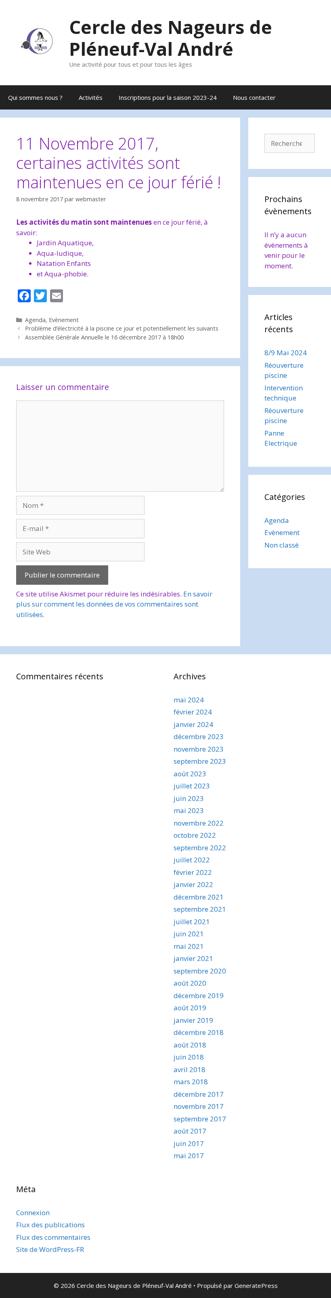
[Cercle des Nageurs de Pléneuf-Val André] (37, 41)
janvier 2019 (193, 1020)
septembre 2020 (200, 971)
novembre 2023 (199, 749)
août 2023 (190, 773)
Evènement (64, 320)
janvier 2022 (193, 884)
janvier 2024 (193, 724)
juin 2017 (189, 1143)
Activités (91, 97)
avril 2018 (189, 1069)
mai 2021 (189, 946)
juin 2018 (189, 1057)
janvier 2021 (193, 958)
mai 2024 (189, 699)
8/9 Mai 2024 (285, 352)
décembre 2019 (199, 995)
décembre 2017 (199, 1094)
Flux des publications (50, 1224)
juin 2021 (189, 933)
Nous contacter (254, 97)
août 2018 (190, 1044)
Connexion (33, 1212)
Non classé (281, 545)
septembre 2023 (200, 761)
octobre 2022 (195, 835)
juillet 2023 (192, 785)
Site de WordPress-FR (50, 1249)
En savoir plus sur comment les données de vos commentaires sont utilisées (114, 604)
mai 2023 (189, 810)
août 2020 (190, 983)
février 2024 (193, 711)
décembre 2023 (199, 736)
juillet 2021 (192, 921)
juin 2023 (189, 798)
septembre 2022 (200, 847)
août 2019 (190, 1007)
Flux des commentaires (53, 1237)
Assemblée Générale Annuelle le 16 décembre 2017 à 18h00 (104, 337)
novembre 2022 (199, 823)
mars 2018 (191, 1081)
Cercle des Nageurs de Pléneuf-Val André (170, 38)
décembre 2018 (199, 1032)
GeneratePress (256, 1285)
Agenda (35, 320)
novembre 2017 (199, 1106)
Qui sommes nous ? (35, 97)
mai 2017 (189, 1155)
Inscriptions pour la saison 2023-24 (168, 97)
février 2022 (193, 872)
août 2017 (190, 1131)
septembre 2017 (200, 1118)
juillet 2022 (192, 859)
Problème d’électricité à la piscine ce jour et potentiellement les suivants (121, 328)
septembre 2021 (200, 909)
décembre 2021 (199, 897)
